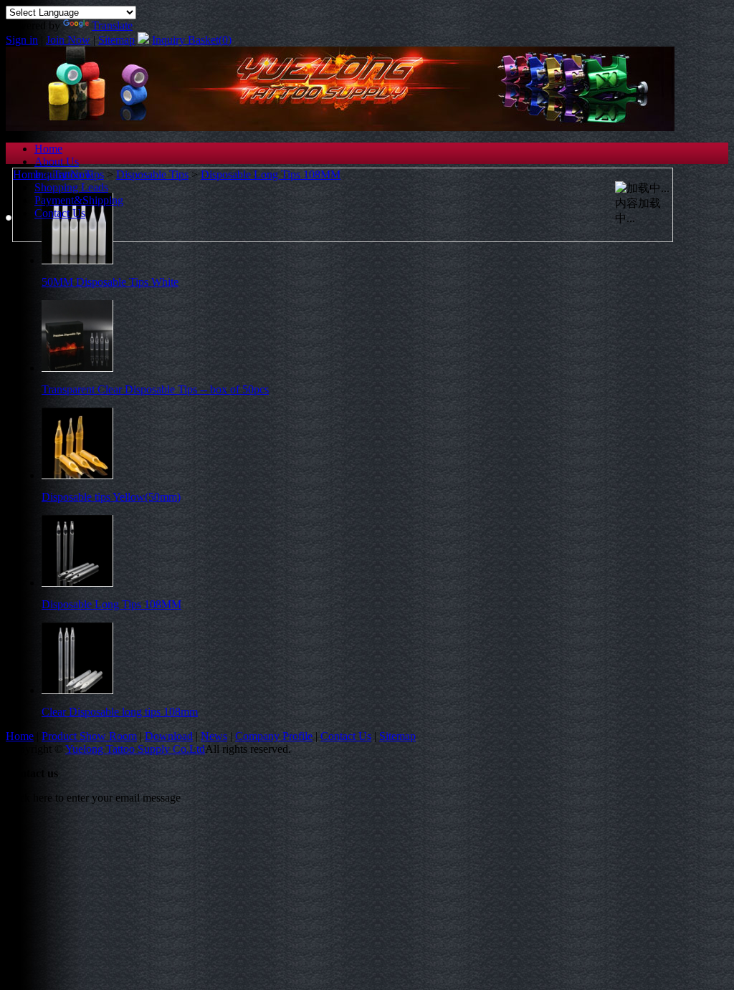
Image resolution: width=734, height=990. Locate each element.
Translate (112, 25)
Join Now (68, 40)
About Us (56, 161)
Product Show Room (89, 736)
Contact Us (59, 213)
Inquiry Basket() (192, 40)
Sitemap (116, 40)
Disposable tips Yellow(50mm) (111, 497)
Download (169, 736)
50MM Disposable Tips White (110, 282)
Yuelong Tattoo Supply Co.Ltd (135, 749)
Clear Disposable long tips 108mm (120, 712)
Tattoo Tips (78, 174)
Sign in (22, 40)
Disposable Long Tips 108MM (270, 174)
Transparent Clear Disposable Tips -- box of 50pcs (155, 389)
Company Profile (274, 736)
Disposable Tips (152, 174)
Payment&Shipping (78, 200)
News (214, 736)
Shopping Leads (71, 187)
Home (48, 149)
